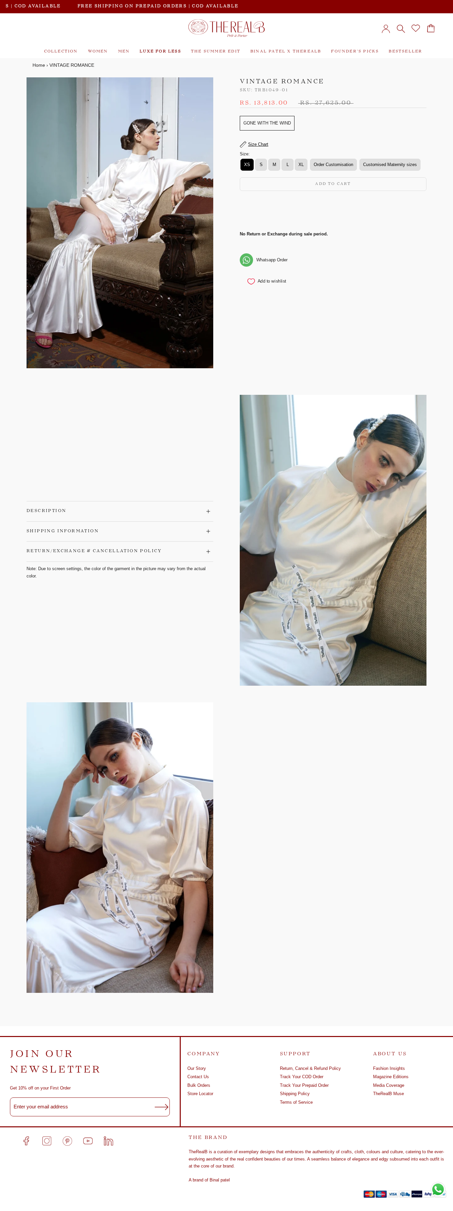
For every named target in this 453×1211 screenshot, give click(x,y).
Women (98, 51)
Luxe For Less (160, 51)
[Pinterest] (67, 1141)
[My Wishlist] (415, 28)
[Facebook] (26, 1141)
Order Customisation (333, 164)
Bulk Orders (198, 1085)
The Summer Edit (215, 51)
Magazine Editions (391, 1076)
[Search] (401, 28)
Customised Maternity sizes (390, 164)
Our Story (196, 1068)
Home (38, 65)
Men (124, 51)
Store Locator (200, 1093)
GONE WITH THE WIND (267, 123)
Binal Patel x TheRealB (285, 51)
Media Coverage (388, 1085)
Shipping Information (63, 531)
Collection (61, 51)
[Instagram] (47, 1141)
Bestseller (405, 51)
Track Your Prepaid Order (304, 1085)
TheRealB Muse (388, 1093)
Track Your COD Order (301, 1076)
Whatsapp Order (272, 259)
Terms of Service (296, 1102)
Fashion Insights (389, 1068)
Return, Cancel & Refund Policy (310, 1068)
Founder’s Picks (355, 51)
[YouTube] (88, 1141)
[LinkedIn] (108, 1141)
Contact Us (198, 1076)
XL (301, 164)
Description (46, 511)
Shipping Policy (295, 1093)
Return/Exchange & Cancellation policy (94, 551)
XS (247, 164)
